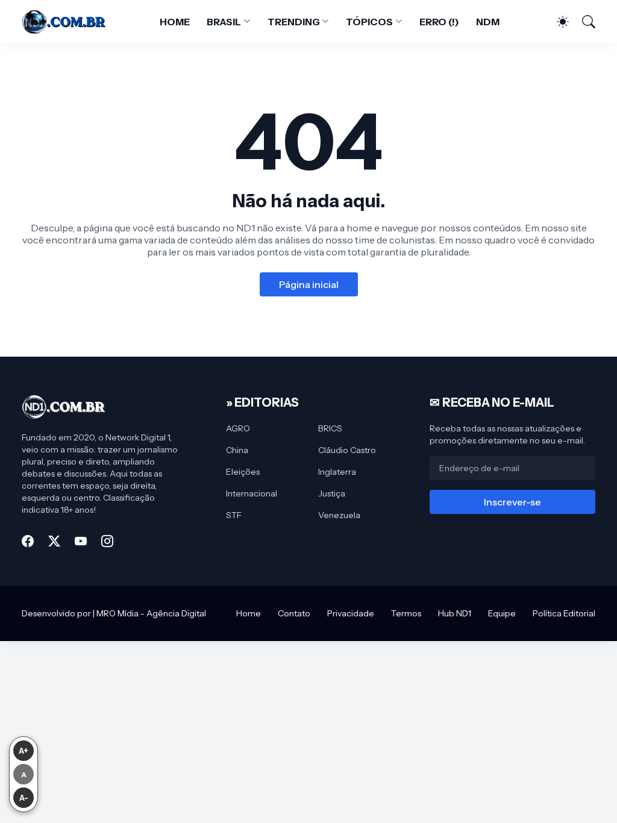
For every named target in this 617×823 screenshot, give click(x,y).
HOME (175, 22)
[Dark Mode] (557, 22)
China (237, 450)
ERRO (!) (439, 22)
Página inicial (309, 284)
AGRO (238, 428)
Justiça (331, 493)
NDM (488, 22)
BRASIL (224, 22)
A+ (23, 751)
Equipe (502, 613)
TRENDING (293, 22)
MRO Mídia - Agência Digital (151, 613)
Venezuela (339, 515)
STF (234, 515)
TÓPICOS (369, 22)
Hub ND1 (454, 613)
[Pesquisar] (583, 22)
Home (248, 613)
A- (23, 798)
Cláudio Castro (347, 450)
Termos (406, 613)
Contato (294, 613)
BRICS (330, 428)
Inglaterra (337, 471)
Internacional (251, 493)
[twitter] (54, 541)
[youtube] (81, 541)
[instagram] (107, 541)
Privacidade (350, 613)
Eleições (243, 471)
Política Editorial (564, 613)
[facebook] (28, 541)
